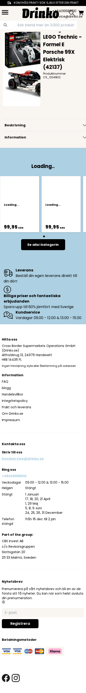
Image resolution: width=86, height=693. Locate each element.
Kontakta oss (13, 444)
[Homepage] (40, 12)
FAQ (5, 381)
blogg (6, 388)
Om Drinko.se (12, 413)
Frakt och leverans (16, 407)
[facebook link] (6, 678)
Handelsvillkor (12, 394)
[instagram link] (16, 678)
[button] (3, 602)
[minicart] (81, 13)
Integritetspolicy (15, 400)
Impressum (11, 420)
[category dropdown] (5, 12)
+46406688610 (14, 476)
